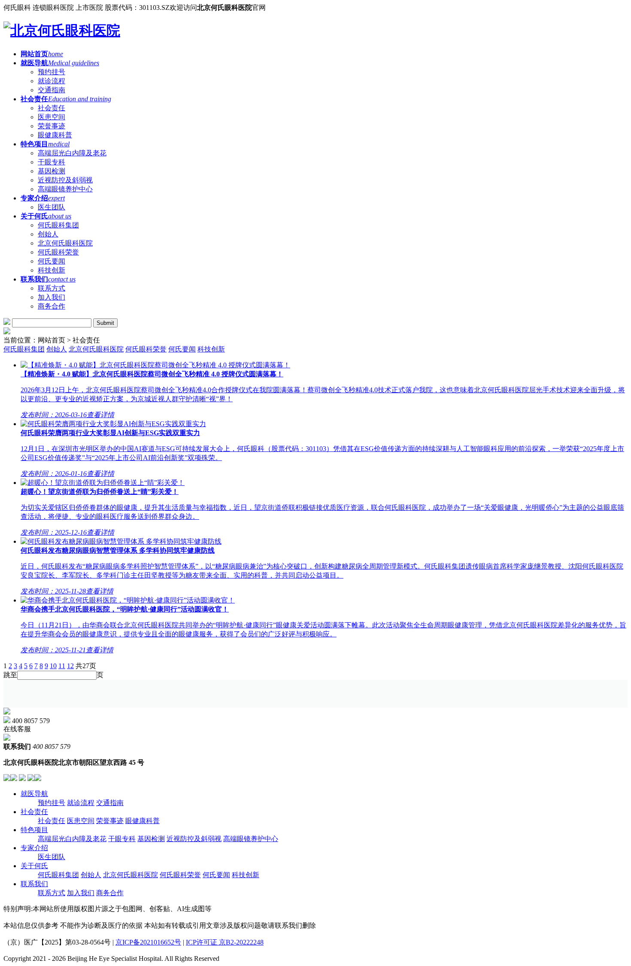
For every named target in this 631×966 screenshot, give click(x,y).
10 (53, 665)
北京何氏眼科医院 (96, 349)
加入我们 (80, 892)
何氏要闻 (182, 349)
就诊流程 (80, 802)
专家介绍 (34, 847)
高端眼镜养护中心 (250, 838)
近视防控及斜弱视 (194, 838)
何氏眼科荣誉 (146, 349)
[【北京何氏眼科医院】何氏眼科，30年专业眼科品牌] (61, 30)
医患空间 (80, 820)
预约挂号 (51, 802)
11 (61, 665)
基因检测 (151, 838)
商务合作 (110, 892)
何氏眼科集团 (24, 349)
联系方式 (51, 892)
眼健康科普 (142, 820)
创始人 (56, 349)
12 (70, 665)
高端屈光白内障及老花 (72, 838)
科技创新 (211, 349)
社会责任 (34, 811)
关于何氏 (34, 865)
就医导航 (34, 793)
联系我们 (34, 883)
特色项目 (34, 829)
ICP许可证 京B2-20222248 (225, 942)
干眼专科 (122, 838)
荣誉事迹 (110, 820)
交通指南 (110, 802)
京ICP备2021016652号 (148, 942)
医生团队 (51, 856)
